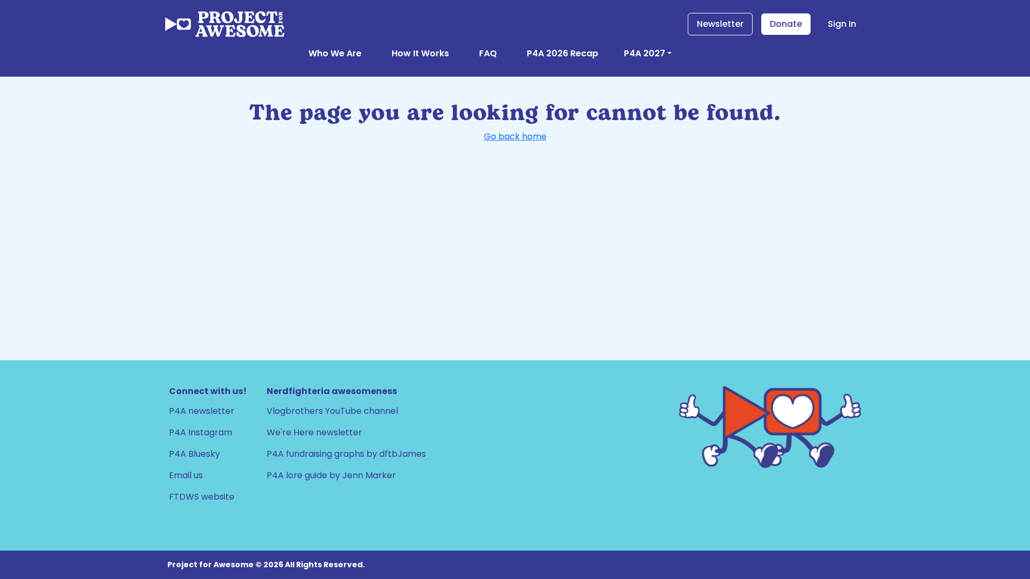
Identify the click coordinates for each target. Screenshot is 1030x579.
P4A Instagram (200, 432)
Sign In (842, 24)
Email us (186, 475)
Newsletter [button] (720, 24)
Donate (786, 24)
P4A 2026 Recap (562, 53)
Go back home (515, 136)
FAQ (488, 53)
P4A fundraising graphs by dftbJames (346, 454)
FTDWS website (201, 497)
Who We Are (335, 53)
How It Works (420, 53)
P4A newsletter (201, 411)
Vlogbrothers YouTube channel (332, 411)
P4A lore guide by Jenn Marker (331, 475)
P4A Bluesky (194, 454)
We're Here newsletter (314, 432)
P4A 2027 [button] (644, 53)
